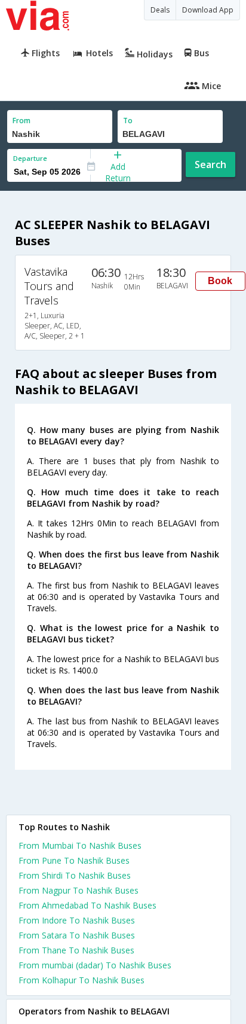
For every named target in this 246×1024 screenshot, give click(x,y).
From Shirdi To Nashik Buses (75, 875)
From (21, 120)
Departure (30, 158)
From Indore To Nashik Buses (77, 920)
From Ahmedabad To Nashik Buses (87, 905)
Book (220, 281)
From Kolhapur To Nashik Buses (81, 980)
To (128, 120)
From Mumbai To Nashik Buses (80, 845)
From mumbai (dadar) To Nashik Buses (95, 965)
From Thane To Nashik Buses (76, 950)
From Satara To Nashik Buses (77, 935)
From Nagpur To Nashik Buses (79, 890)
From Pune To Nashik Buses (74, 860)
